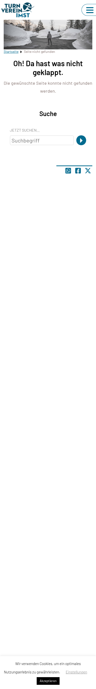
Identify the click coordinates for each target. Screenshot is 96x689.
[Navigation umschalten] (90, 10)
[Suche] (81, 140)
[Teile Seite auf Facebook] (78, 170)
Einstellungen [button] (76, 672)
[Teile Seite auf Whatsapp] (68, 170)
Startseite (11, 51)
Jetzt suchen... (25, 130)
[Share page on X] (87, 170)
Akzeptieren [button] (48, 681)
